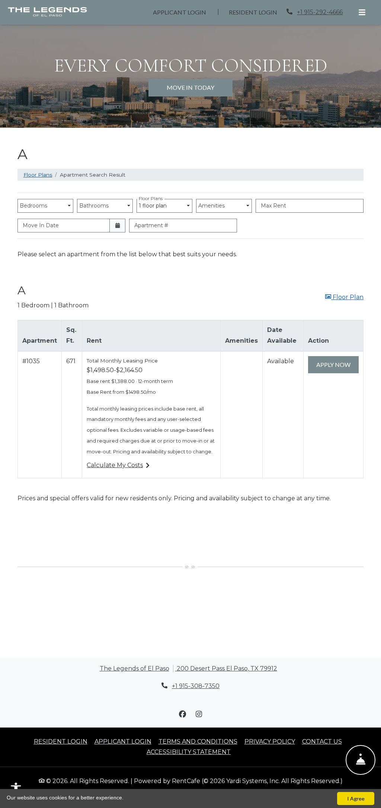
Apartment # (151, 225)
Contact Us (322, 741)
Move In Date (41, 225)
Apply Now (337, 364)
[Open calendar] (117, 225)
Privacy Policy (269, 741)
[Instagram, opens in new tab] (198, 714)
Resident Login (257, 12)
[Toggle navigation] (362, 12)
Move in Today (190, 87)
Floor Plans (37, 175)
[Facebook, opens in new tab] (182, 714)
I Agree (356, 798)
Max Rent (273, 205)
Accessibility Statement (189, 751)
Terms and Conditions (198, 741)
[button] (344, 297)
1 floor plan (154, 204)
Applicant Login (183, 12)
